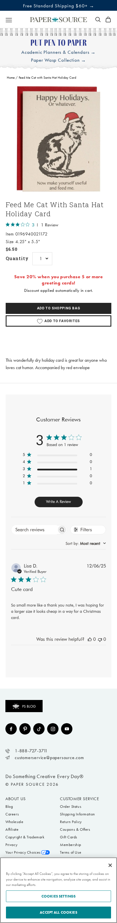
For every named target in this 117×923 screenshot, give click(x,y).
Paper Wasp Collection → (58, 60)
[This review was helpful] (90, 639)
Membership (70, 844)
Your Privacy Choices (23, 852)
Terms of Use (70, 852)
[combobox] (86, 543)
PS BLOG (29, 706)
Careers (12, 814)
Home (11, 78)
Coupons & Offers (75, 829)
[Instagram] (52, 728)
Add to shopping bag (58, 308)
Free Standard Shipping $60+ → (58, 5)
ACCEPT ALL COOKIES (58, 912)
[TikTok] (39, 728)
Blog (9, 806)
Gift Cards (68, 837)
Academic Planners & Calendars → (58, 52)
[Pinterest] (25, 728)
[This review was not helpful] (100, 639)
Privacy (11, 844)
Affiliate (11, 829)
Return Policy (71, 821)
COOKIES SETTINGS (58, 896)
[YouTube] (66, 728)
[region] (58, 139)
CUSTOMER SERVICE (79, 798)
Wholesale (14, 821)
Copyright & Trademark (25, 837)
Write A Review (58, 501)
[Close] (110, 865)
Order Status (70, 806)
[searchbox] (34, 529)
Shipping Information (77, 814)
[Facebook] (11, 728)
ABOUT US (15, 798)
